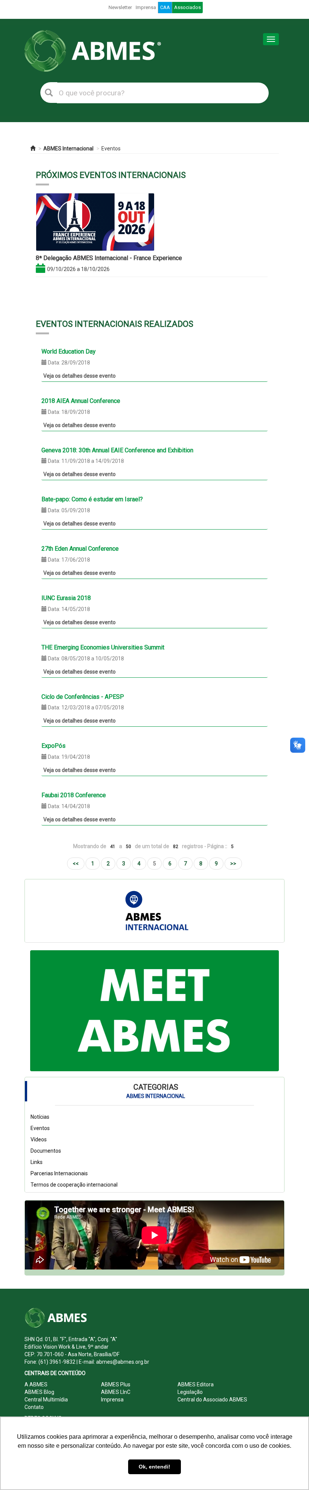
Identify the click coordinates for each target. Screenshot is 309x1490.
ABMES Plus (115, 1384)
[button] (48, 1010)
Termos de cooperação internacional (74, 1185)
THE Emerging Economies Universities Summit (102, 647)
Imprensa (146, 7)
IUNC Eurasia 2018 (66, 598)
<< (76, 864)
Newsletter (120, 7)
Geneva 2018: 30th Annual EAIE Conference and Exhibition (117, 450)
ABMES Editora (195, 1384)
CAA (165, 7)
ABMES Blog (39, 1392)
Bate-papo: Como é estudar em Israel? (92, 499)
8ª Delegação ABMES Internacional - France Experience (109, 258)
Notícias (40, 1117)
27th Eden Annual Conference (80, 548)
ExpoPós (53, 745)
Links (37, 1162)
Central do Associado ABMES (212, 1400)
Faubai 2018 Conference (73, 795)
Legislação (190, 1392)
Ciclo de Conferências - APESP (82, 696)
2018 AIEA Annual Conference (80, 400)
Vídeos (39, 1139)
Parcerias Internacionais (59, 1173)
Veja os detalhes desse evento (79, 376)
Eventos (111, 148)
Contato (34, 1407)
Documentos (46, 1151)
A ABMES (35, 1384)
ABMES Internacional (68, 148)
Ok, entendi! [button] (154, 1467)
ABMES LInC (115, 1392)
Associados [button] (187, 7)
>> (233, 864)
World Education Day (68, 351)
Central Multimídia (46, 1400)
